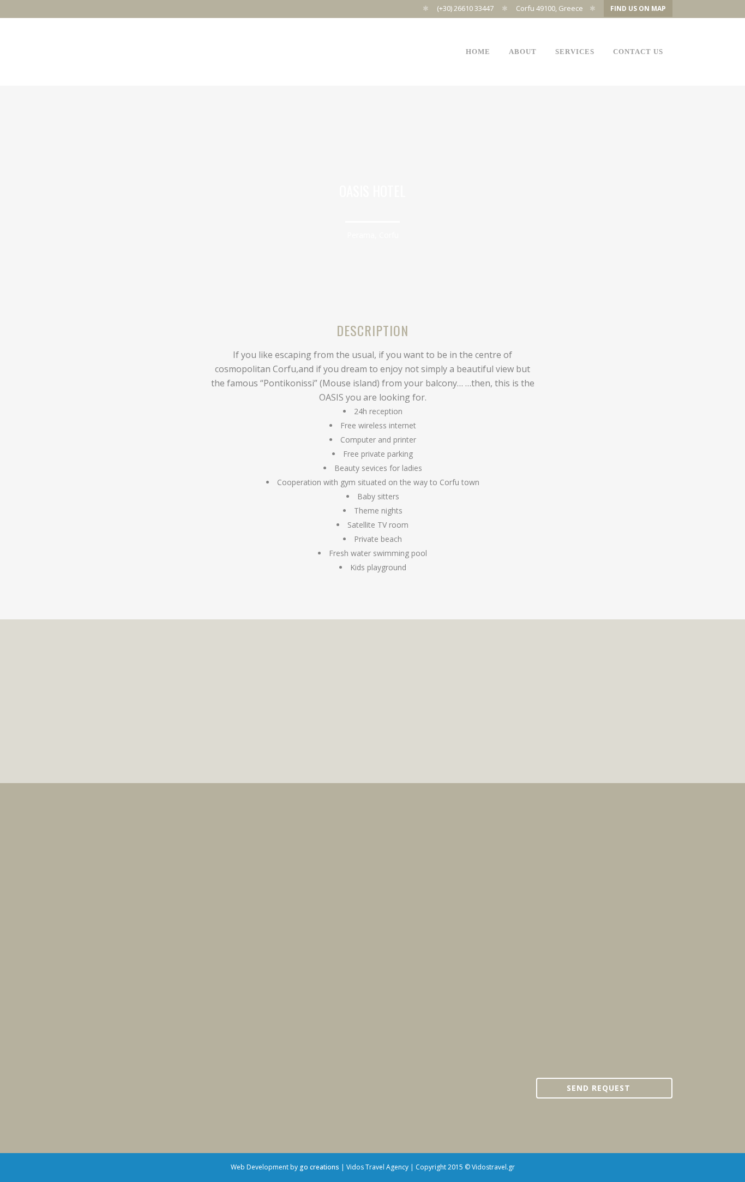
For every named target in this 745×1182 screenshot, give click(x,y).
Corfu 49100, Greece (549, 8)
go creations (319, 1167)
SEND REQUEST (598, 1088)
